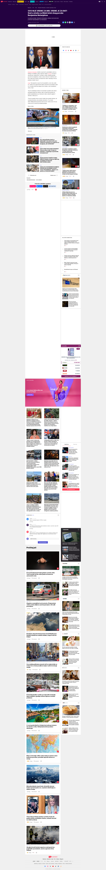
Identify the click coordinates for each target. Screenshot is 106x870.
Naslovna (29, 7)
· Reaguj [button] (65, 111)
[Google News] (76, 50)
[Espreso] (38, 861)
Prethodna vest (33, 175)
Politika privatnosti (68, 863)
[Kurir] (34, 861)
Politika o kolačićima (58, 863)
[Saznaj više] (79, 275)
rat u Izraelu (39, 179)
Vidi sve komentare (43, 542)
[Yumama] (66, 861)
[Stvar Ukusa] (71, 861)
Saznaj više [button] (30, 394)
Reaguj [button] (29, 189)
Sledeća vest (53, 175)
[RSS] (78, 50)
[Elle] (42, 861)
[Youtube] (71, 50)
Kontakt (43, 863)
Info (33, 7)
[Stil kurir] (44, 861)
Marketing (36, 863)
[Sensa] (61, 861)
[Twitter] (68, 50)
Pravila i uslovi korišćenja (50, 863)
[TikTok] (73, 50)
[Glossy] (48, 861)
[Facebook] (63, 50)
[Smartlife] (56, 861)
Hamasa (49, 73)
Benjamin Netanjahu (32, 72)
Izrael (29, 83)
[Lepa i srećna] (52, 861)
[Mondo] (4, 1)
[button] (59, 22)
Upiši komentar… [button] (33, 538)
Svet (36, 7)
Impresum (40, 863)
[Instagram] (66, 50)
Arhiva (64, 863)
